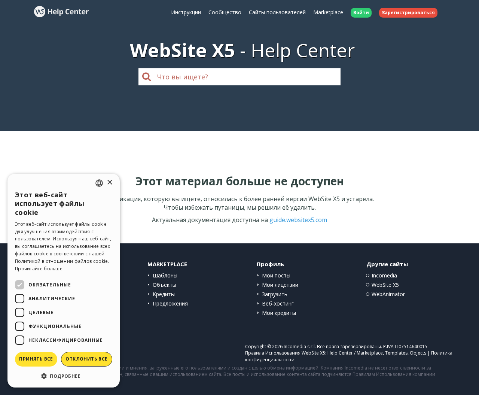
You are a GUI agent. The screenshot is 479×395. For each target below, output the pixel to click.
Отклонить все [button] (86, 359)
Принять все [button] (36, 359)
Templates (396, 353)
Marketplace (328, 12)
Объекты (164, 284)
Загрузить (274, 294)
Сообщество (224, 12)
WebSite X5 (385, 284)
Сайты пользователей (277, 12)
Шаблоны (165, 275)
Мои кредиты (279, 312)
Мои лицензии (280, 284)
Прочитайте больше (38, 268)
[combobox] (99, 183)
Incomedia (384, 275)
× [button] (109, 182)
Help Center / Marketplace (355, 353)
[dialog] (63, 281)
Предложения (170, 303)
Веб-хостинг (278, 303)
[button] (63, 375)
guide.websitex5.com (298, 220)
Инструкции (186, 12)
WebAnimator (388, 294)
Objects (418, 353)
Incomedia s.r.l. (300, 346)
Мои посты (276, 275)
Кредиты (164, 294)
